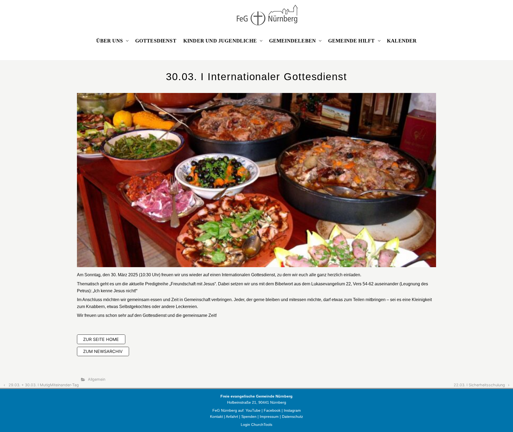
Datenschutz (292, 416)
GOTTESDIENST (155, 41)
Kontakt (216, 416)
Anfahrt (232, 416)
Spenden (248, 416)
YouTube (253, 410)
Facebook (273, 410)
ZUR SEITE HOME (101, 339)
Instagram (292, 410)
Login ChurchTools (256, 424)
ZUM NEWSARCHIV (103, 351)
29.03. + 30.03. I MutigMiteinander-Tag (44, 385)
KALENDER (402, 41)
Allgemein (96, 379)
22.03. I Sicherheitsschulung (479, 385)
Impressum (269, 416)
